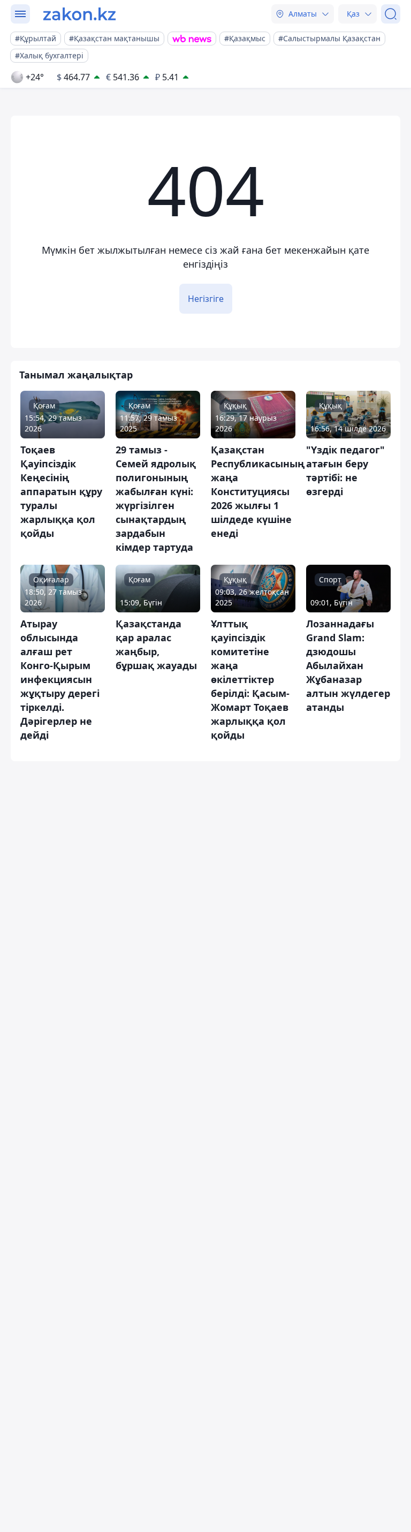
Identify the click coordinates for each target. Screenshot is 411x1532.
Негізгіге (206, 299)
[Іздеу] (390, 14)
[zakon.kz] (79, 13)
